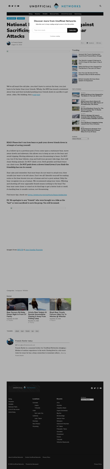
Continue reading (55, 36)
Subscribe (72, 30)
